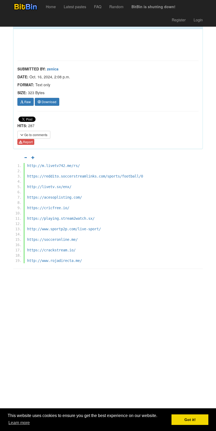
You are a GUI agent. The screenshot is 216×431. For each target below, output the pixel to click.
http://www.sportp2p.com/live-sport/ (64, 229)
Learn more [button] (19, 422)
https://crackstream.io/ (51, 250)
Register (179, 19)
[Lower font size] (25, 157)
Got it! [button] (190, 420)
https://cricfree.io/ (48, 208)
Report (27, 142)
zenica (52, 68)
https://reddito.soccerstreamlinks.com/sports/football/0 (85, 176)
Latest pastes (75, 6)
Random (116, 6)
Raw (27, 101)
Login (198, 19)
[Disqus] (108, 340)
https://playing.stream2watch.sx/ (61, 218)
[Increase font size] (33, 157)
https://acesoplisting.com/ (54, 197)
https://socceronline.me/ (52, 239)
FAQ (97, 6)
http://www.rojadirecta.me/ (54, 260)
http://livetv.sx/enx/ (49, 187)
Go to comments (35, 134)
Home (51, 6)
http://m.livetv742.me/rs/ (53, 166)
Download (48, 101)
